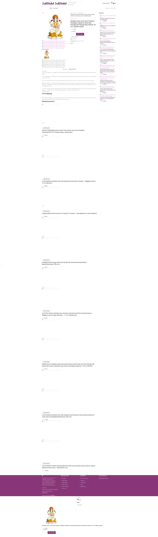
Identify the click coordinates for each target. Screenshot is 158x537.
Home (71, 13)
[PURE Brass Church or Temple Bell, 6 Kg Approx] (108, 23)
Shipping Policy (65, 482)
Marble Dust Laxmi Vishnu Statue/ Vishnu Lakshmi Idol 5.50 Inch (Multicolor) (107, 34)
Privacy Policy (64, 480)
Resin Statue (80, 13)
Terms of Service (65, 486)
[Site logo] (48, 3)
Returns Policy (65, 484)
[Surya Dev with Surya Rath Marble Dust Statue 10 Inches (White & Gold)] (108, 95)
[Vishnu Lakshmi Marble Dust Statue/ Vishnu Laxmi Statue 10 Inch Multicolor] (108, 86)
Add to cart (80, 34)
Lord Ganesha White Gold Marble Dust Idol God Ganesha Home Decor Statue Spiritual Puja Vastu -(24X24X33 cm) (68, 467)
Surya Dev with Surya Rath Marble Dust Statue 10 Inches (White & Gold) (107, 98)
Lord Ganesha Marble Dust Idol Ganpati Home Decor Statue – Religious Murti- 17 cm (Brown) (69, 182)
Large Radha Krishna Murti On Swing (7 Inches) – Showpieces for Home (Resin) (69, 213)
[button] (46, 128)
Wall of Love (83, 486)
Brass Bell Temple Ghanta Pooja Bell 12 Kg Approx (107, 19)
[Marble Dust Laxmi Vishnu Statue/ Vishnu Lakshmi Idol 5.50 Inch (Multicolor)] (108, 30)
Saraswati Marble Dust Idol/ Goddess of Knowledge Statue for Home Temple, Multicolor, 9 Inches (108, 81)
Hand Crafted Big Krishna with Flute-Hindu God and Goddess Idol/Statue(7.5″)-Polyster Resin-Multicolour (63, 131)
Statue (75, 13)
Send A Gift (83, 482)
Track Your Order (84, 478)
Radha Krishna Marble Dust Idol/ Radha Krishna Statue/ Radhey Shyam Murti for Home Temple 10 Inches (107, 71)
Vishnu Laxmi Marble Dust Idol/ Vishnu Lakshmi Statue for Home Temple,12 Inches (107, 61)
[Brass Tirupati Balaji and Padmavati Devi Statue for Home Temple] (108, 39)
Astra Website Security (103, 478)
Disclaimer (64, 478)
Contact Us (64, 488)
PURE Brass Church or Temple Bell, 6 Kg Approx (107, 26)
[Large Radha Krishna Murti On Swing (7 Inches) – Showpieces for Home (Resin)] (51, 195)
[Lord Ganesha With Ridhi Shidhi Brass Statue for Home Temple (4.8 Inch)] (108, 47)
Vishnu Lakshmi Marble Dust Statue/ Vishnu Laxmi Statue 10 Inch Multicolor (108, 90)
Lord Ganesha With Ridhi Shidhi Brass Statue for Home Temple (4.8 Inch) (108, 51)
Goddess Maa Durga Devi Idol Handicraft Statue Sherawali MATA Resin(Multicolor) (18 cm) (64, 263)
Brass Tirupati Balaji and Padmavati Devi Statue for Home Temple (107, 42)
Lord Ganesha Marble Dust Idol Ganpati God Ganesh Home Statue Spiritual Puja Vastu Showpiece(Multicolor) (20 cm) (68, 416)
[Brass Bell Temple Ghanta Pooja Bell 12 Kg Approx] (108, 16)
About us (83, 480)
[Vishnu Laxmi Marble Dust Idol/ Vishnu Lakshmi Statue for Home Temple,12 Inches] (108, 56)
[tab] (65, 69)
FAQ (82, 484)
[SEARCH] (81, 3)
